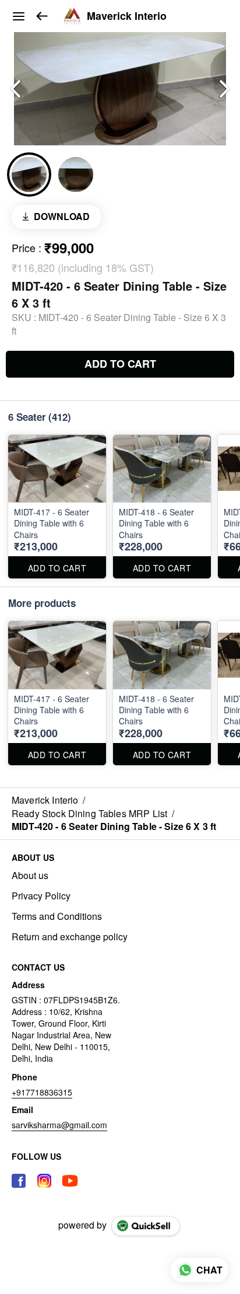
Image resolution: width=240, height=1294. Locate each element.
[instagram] (44, 1180)
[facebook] (18, 1180)
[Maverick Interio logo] (72, 16)
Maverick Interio (127, 16)
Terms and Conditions (57, 916)
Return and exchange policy (70, 936)
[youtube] (70, 1180)
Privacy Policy (41, 896)
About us (30, 875)
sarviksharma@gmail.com (59, 1125)
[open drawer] (19, 16)
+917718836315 (42, 1092)
